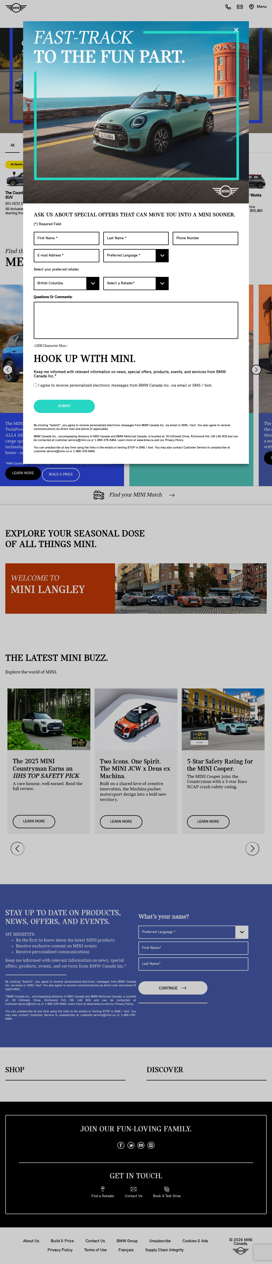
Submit (64, 406)
